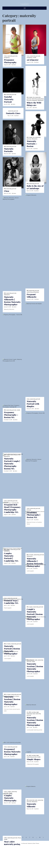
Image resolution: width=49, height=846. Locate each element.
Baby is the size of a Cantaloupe (35, 187)
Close (6, 191)
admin (14, 64)
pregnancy (7, 57)
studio (34, 57)
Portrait (29, 100)
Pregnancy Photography (10, 61)
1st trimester (33, 60)
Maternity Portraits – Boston (32, 143)
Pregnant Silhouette (31, 295)
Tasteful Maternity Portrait (8, 99)
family (30, 97)
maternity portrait (12, 56)
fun (34, 97)
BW (27, 97)
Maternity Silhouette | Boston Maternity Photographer (12, 301)
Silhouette (41, 100)
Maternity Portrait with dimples (33, 404)
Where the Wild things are (34, 103)
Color (5, 56)
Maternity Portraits (8, 150)
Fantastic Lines (13, 113)
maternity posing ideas (38, 98)
